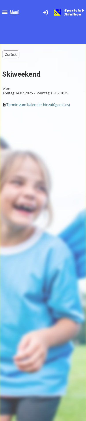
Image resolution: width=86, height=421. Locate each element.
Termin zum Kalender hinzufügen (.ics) (38, 104)
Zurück (11, 54)
